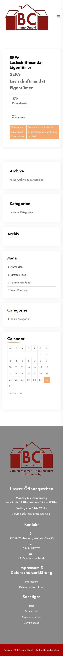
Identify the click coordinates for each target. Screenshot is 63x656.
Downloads (31, 611)
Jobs (31, 606)
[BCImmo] (26, 17)
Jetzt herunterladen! (18, 116)
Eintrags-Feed (18, 275)
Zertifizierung (31, 623)
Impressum (31, 582)
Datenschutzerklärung (31, 587)
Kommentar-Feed (20, 282)
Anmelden (16, 267)
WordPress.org (19, 290)
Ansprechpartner (31, 617)
